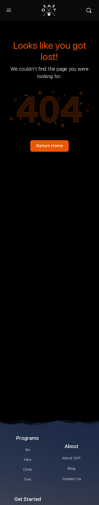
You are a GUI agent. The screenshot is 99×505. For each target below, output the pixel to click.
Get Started (27, 499)
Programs (27, 438)
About (71, 446)
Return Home (49, 145)
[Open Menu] (9, 10)
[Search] (89, 10)
